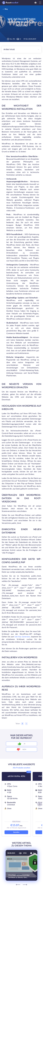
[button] (39, 804)
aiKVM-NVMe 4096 (16, 776)
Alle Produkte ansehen (21, 768)
